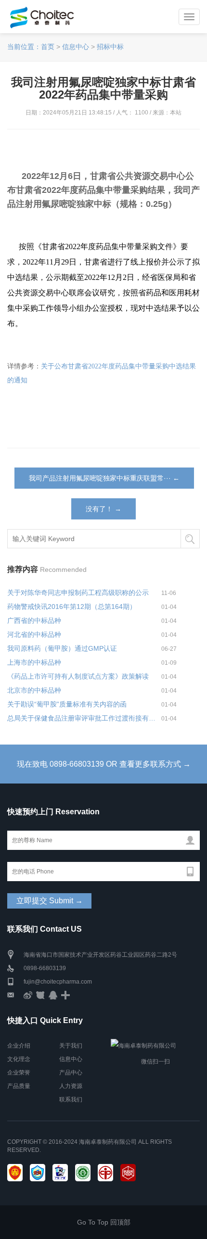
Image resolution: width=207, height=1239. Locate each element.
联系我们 (70, 1099)
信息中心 (75, 47)
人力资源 (70, 1086)
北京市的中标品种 (34, 690)
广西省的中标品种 (34, 620)
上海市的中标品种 (34, 662)
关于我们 (70, 1045)
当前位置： (24, 47)
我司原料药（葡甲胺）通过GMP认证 (62, 648)
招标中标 (110, 47)
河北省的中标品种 (34, 634)
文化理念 (18, 1059)
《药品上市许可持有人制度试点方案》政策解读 (78, 676)
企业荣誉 (18, 1072)
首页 (47, 47)
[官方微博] (28, 995)
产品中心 (70, 1072)
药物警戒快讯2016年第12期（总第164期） (71, 606)
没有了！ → (103, 509)
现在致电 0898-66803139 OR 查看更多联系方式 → (104, 764)
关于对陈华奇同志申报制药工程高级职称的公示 (78, 592)
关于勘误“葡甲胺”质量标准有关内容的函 (67, 704)
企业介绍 (18, 1045)
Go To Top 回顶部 (103, 1222)
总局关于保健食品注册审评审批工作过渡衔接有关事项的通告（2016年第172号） (84, 718)
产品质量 (18, 1086)
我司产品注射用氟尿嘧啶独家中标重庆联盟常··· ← (104, 478)
